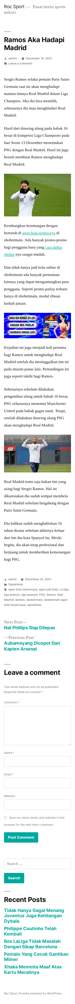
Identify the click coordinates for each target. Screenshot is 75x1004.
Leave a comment (20, 63)
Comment (11, 702)
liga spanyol (29, 594)
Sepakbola (15, 584)
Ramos (51, 594)
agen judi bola (48, 589)
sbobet (20, 599)
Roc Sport (14, 6)
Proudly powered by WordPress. (40, 993)
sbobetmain (34, 599)
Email (8, 774)
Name (9, 753)
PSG (42, 594)
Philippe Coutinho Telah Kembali (30, 931)
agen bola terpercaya (38, 232)
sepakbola (34, 605)
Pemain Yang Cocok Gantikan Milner (36, 956)
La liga (64, 589)
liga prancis (12, 594)
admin (12, 58)
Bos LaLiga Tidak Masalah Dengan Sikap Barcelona (32, 943)
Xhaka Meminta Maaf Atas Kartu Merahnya (33, 969)
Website (9, 796)
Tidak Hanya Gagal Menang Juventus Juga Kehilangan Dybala (34, 916)
